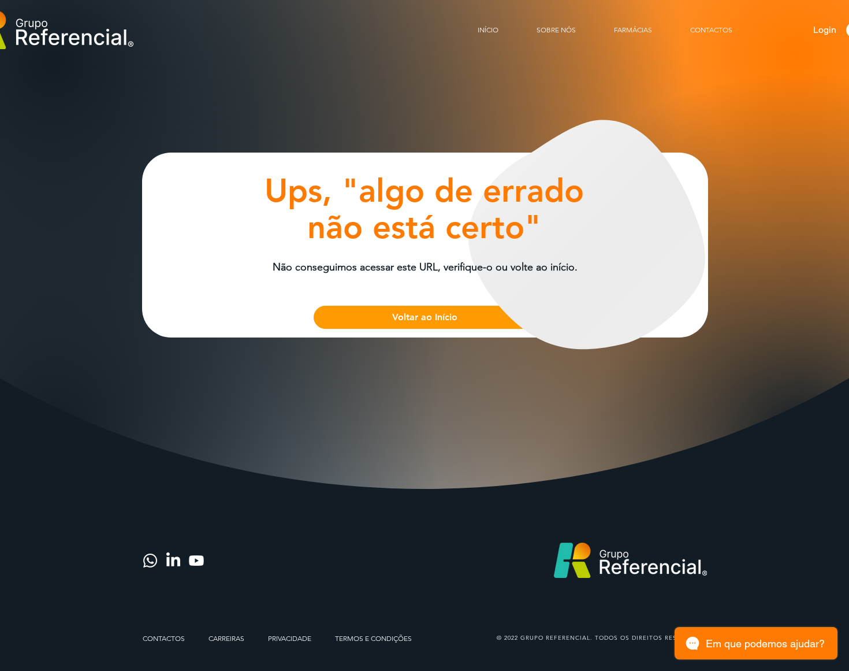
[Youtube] (196, 560)
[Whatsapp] (150, 560)
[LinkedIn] (173, 560)
